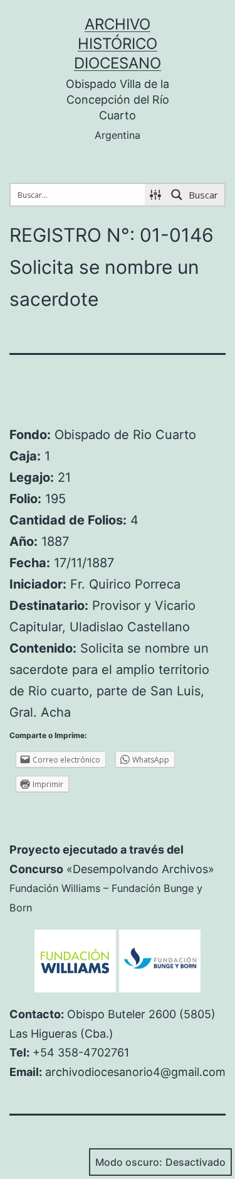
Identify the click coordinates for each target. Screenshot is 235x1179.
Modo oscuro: (128, 1162)
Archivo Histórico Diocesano (117, 43)
